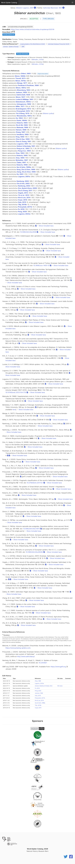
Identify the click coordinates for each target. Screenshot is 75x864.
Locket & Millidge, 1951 (24, 99)
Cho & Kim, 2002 (23, 183)
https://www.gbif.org (58, 667)
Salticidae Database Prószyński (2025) (58, 44)
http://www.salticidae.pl (26, 656)
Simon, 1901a (21, 88)
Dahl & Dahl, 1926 (23, 95)
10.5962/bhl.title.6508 (28, 232)
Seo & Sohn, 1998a (24, 167)
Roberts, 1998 (22, 165)
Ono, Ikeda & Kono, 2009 (27, 188)
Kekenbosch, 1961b (23, 102)
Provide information (22, 54)
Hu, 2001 (20, 174)
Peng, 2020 (22, 211)
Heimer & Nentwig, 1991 (26, 146)
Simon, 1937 (20, 97)
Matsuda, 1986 (22, 127)
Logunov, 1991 (22, 144)
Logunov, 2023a (24, 214)
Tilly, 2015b (22, 204)
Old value (59, 686)
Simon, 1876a (20, 81)
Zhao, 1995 (20, 158)
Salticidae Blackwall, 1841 (52, 8)
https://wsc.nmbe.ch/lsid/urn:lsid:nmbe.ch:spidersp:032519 (32, 29)
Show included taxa (46, 226)
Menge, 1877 (22, 83)
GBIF (23, 46)
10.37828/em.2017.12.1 (35, 483)
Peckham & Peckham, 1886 (28, 85)
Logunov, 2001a (24, 176)
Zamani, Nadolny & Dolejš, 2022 (43, 686)
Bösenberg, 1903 (23, 90)
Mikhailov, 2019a (37, 59)
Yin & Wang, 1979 (22, 113)
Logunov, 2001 (24, 8)
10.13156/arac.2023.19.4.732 (15, 392)
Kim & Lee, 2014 (24, 197)
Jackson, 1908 (21, 92)
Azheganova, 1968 (24, 104)
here (14, 409)
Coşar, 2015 (22, 200)
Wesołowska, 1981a (24, 116)
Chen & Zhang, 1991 (23, 141)
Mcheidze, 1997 (22, 160)
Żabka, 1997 (21, 162)
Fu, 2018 (21, 209)
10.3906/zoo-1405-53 (41, 265)
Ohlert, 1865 (26, 73)
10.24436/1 (43, 663)
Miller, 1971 (20, 106)
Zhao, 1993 (20, 153)
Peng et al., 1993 (23, 148)
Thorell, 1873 (20, 78)
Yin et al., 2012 (23, 195)
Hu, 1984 (19, 118)
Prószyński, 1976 (23, 111)
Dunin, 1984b (22, 120)
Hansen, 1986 (21, 130)
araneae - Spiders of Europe (10, 46)
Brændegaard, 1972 (23, 109)
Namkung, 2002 (23, 181)
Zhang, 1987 (20, 132)
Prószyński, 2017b (25, 207)
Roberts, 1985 (22, 123)
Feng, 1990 (20, 137)
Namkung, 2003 (24, 186)
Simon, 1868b (20, 76)
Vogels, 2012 (23, 193)
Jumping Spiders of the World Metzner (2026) (32, 44)
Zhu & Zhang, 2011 (25, 190)
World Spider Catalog (9, 3)
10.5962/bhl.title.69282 (34, 552)
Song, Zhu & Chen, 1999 (26, 169)
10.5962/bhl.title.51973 (31, 529)
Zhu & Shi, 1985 (22, 125)
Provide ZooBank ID (8, 34)
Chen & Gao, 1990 (22, 139)
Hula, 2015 (22, 202)
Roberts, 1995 (22, 155)
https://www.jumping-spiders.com (17, 648)
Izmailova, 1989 (23, 134)
